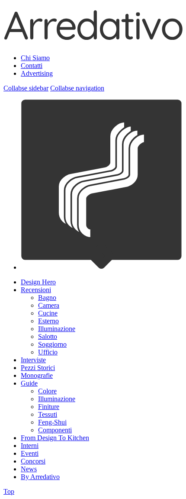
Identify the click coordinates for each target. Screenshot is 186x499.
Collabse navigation (77, 88)
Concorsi (33, 461)
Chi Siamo (35, 57)
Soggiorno (52, 344)
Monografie (37, 375)
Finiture (48, 406)
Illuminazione (56, 328)
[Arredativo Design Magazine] (93, 36)
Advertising (37, 73)
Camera (48, 305)
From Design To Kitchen (55, 437)
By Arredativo (40, 476)
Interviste (33, 360)
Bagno (47, 297)
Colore (47, 391)
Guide (29, 383)
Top (8, 491)
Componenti (55, 430)
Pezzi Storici (38, 367)
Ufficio (48, 352)
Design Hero (38, 282)
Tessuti (47, 414)
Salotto (47, 336)
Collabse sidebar (25, 88)
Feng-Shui (52, 422)
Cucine (48, 313)
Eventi (29, 453)
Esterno (48, 321)
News (29, 469)
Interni (29, 445)
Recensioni (36, 289)
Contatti (31, 65)
